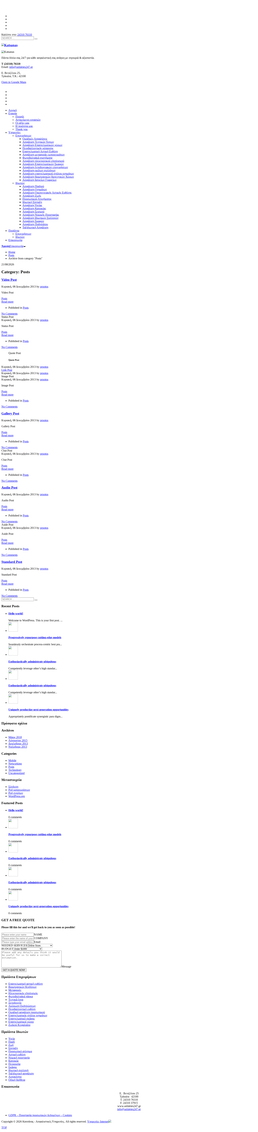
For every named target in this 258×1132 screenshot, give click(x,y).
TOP (4, 1127)
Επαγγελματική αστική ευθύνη (25, 983)
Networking (15, 763)
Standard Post (11, 562)
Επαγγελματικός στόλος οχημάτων (27, 1015)
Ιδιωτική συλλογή (18, 1070)
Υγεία (11, 1038)
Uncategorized (16, 773)
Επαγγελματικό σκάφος (21, 1018)
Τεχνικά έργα (15, 999)
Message (66, 966)
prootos (44, 286)
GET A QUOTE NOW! (14, 970)
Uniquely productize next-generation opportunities (38, 709)
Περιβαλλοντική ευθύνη (21, 1009)
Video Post (9, 280)
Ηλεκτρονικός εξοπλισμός (23, 993)
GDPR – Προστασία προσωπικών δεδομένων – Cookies (40, 1115)
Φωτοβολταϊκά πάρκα (20, 996)
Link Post (6, 369)
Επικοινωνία (12, 246)
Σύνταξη (13, 1048)
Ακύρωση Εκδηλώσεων (22, 1005)
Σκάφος (12, 1067)
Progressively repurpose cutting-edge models (34, 637)
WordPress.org (16, 796)
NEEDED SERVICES (14, 945)
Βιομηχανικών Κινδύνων (22, 986)
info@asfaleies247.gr (21, 66)
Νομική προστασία (19, 1057)
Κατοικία (13, 1060)
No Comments (9, 313)
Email (37, 941)
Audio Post (9, 487)
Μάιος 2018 (15, 737)
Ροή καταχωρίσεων (19, 789)
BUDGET (7, 948)
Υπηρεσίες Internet (97, 1121)
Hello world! (15, 613)
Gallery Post (10, 413)
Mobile (12, 760)
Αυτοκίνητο (15, 1076)
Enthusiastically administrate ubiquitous (32, 661)
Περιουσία (14, 1063)
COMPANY (41, 938)
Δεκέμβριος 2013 (18, 743)
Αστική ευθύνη (16, 1054)
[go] (36, 38)
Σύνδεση (13, 786)
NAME (38, 934)
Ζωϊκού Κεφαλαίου (19, 1024)
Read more (7, 301)
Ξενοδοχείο (14, 1002)
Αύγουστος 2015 (17, 740)
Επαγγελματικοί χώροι (21, 1021)
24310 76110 (24, 34)
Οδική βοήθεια (16, 1079)
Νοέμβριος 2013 (17, 746)
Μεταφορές (14, 990)
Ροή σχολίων (15, 793)
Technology (15, 769)
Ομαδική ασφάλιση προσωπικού (26, 1012)
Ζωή (11, 1044)
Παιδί (11, 1041)
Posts (4, 298)
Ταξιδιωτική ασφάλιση (21, 1073)
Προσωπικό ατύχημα (20, 1051)
